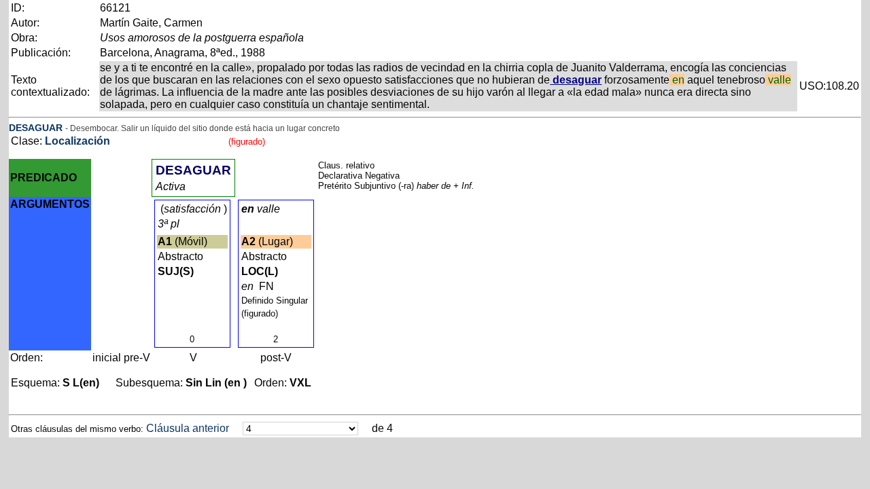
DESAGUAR (36, 127)
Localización (77, 141)
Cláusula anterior (187, 428)
